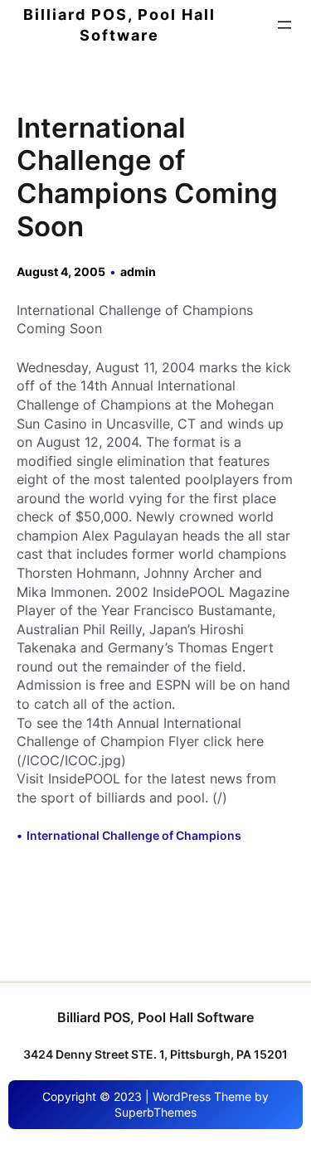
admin (138, 271)
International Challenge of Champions (134, 835)
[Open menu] (284, 25)
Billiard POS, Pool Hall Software (155, 1017)
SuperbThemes (155, 1112)
